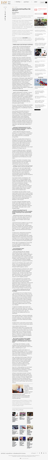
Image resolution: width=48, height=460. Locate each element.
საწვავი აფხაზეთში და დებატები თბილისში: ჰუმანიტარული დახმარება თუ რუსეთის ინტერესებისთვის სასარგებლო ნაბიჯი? (40, 106)
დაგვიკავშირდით (9, 453)
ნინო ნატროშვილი (15, 12)
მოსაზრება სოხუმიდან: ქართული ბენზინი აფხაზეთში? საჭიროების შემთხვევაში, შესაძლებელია (39, 101)
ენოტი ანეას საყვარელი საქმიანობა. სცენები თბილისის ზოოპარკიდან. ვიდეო (40, 27)
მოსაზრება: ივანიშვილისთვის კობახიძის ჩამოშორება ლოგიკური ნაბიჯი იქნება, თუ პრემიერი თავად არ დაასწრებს (40, 44)
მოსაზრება (18, 2)
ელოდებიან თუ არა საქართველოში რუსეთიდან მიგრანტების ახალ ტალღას (15, 431)
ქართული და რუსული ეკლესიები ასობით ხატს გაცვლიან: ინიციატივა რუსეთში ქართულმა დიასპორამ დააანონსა (30, 420)
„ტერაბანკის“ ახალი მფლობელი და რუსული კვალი (22, 418)
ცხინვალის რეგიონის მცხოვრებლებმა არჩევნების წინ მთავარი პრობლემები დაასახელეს (29, 432)
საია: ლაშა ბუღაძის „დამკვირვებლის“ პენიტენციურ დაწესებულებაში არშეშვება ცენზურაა (15, 419)
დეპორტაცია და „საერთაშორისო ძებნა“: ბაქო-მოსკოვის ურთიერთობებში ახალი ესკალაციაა (40, 97)
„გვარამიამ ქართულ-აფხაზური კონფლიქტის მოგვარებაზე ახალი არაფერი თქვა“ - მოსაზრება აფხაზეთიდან (40, 92)
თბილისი (13, 13)
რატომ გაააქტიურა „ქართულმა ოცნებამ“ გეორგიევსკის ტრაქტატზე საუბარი (14, 444)
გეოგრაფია (26, 2)
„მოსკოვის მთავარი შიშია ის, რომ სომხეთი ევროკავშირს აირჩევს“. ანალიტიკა (22, 431)
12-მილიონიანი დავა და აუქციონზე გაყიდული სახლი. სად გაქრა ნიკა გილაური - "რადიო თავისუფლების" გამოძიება (30, 444)
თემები (35, 2)
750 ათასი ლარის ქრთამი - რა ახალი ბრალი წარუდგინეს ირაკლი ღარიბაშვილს (22, 443)
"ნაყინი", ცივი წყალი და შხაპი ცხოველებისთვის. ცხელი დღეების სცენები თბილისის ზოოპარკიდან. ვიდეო (40, 39)
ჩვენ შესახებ (3, 453)
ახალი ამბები (9, 2)
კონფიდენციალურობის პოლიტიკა (19, 453)
